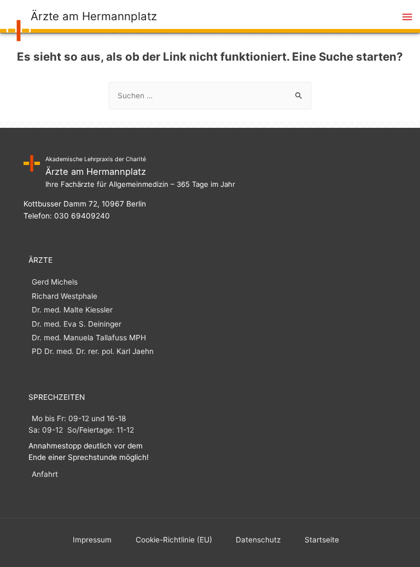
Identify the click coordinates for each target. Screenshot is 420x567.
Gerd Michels (55, 281)
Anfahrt (45, 474)
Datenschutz (258, 539)
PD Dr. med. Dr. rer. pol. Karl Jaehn (93, 351)
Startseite (322, 539)
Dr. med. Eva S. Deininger (76, 324)
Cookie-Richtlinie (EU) (174, 539)
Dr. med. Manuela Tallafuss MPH (89, 337)
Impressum (92, 539)
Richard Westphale (64, 296)
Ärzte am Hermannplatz (94, 16)
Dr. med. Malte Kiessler (72, 309)
